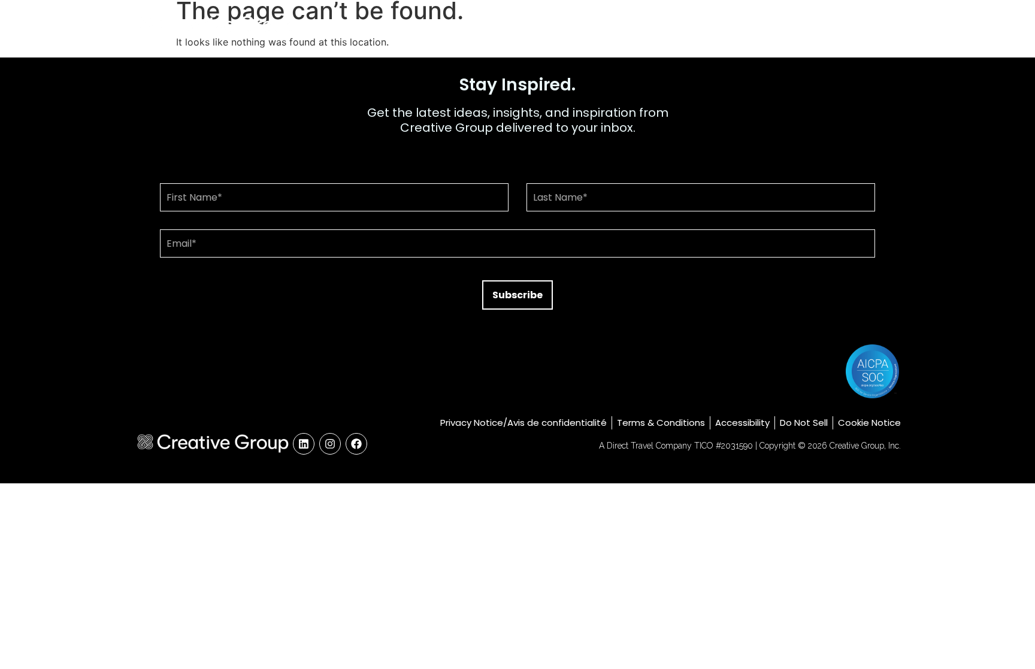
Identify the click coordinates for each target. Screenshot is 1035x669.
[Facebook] (356, 444)
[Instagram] (330, 444)
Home (670, 25)
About (724, 25)
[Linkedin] (303, 444)
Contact (868, 25)
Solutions (785, 25)
